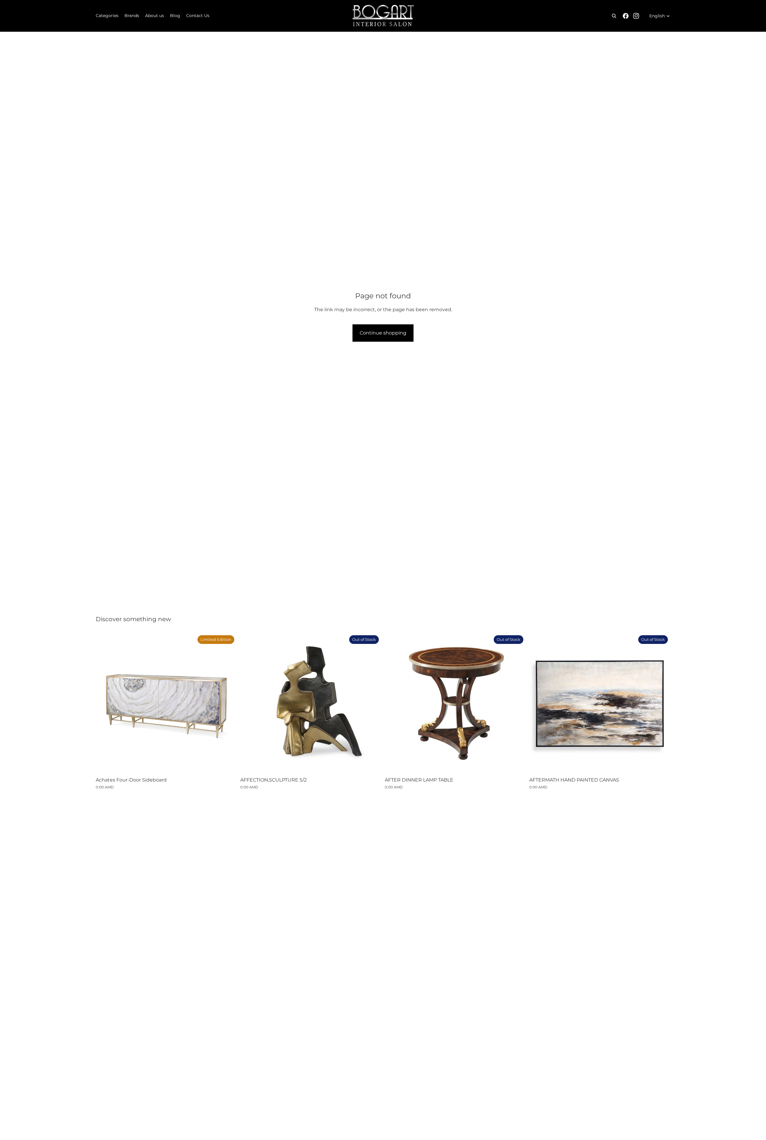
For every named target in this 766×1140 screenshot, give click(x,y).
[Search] (614, 15)
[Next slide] (372, 703)
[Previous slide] (249, 703)
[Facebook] (625, 15)
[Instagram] (636, 15)
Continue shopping (383, 333)
